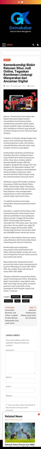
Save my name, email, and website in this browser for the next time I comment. (20, 407)
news (17, 301)
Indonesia (15, 296)
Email (8, 386)
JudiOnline (27, 296)
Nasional (8, 301)
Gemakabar (20, 28)
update (26, 301)
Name (9, 377)
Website (9, 395)
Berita (7, 60)
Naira (8, 86)
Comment (10, 350)
